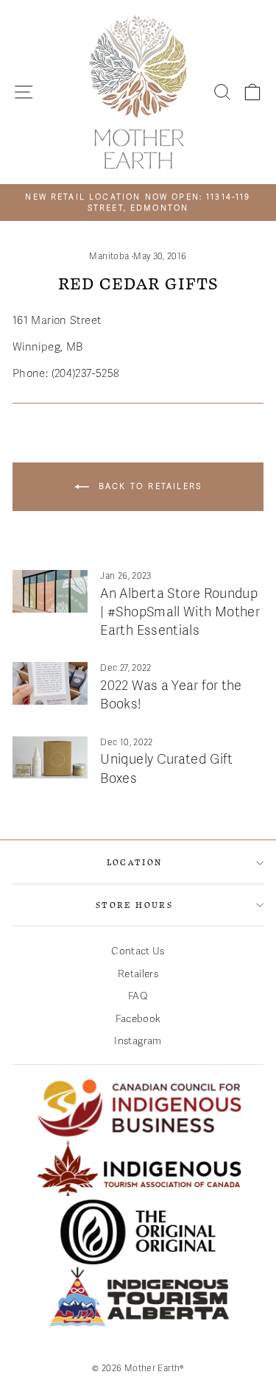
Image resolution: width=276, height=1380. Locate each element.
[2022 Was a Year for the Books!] (50, 683)
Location (135, 861)
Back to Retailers (148, 486)
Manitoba (109, 256)
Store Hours (134, 904)
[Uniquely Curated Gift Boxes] (50, 757)
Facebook (138, 1019)
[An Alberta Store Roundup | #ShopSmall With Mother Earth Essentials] (50, 591)
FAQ (138, 996)
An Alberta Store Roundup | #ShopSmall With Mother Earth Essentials (180, 611)
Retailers (138, 974)
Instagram (137, 1041)
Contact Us (138, 951)
